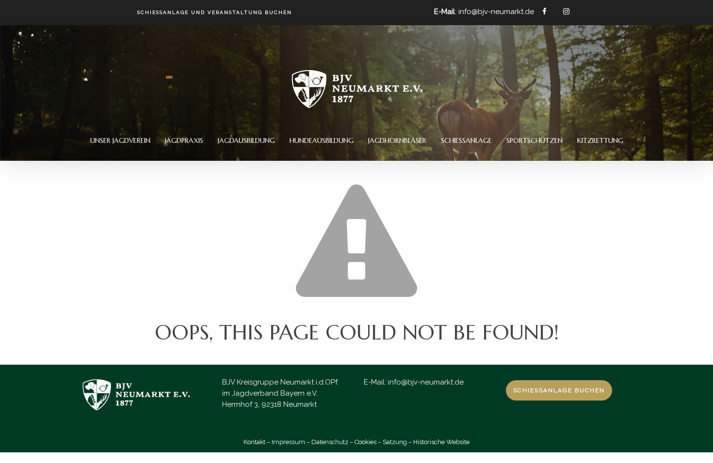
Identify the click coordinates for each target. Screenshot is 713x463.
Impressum (288, 442)
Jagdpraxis (184, 140)
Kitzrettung (600, 140)
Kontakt (254, 442)
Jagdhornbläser (397, 140)
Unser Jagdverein (120, 140)
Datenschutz (329, 442)
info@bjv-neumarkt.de (426, 382)
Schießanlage (466, 140)
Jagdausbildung (246, 140)
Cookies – (368, 442)
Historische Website (441, 442)
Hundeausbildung (322, 140)
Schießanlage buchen (559, 390)
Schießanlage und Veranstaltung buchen (214, 12)
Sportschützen (534, 140)
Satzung (395, 442)
